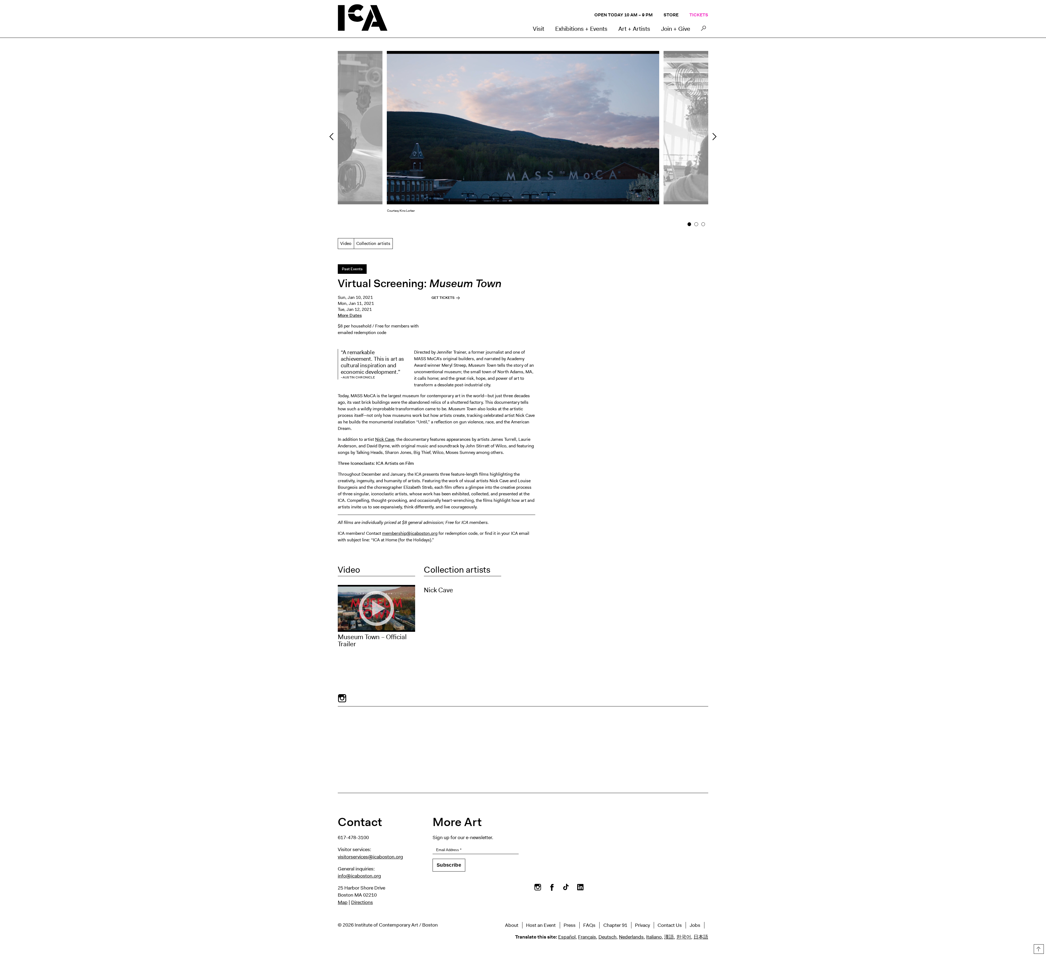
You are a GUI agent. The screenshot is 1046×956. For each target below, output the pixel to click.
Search (703, 30)
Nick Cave (384, 439)
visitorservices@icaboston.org (370, 857)
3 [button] (703, 224)
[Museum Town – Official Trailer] (376, 608)
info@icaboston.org (359, 876)
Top (1038, 948)
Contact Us (670, 925)
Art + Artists (634, 29)
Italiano (654, 937)
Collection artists (373, 243)
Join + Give (675, 29)
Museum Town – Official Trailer (372, 640)
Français (587, 937)
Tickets (698, 15)
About (511, 925)
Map (343, 902)
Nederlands (631, 937)
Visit (538, 29)
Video (346, 243)
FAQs (589, 925)
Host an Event (541, 925)
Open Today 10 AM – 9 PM (623, 15)
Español (567, 937)
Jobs (695, 925)
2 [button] (696, 224)
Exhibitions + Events (581, 29)
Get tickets (443, 297)
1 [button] (689, 224)
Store (671, 15)
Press (570, 925)
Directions (362, 902)
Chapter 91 (615, 925)
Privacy (642, 925)
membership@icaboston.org (409, 533)
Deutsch (607, 937)
